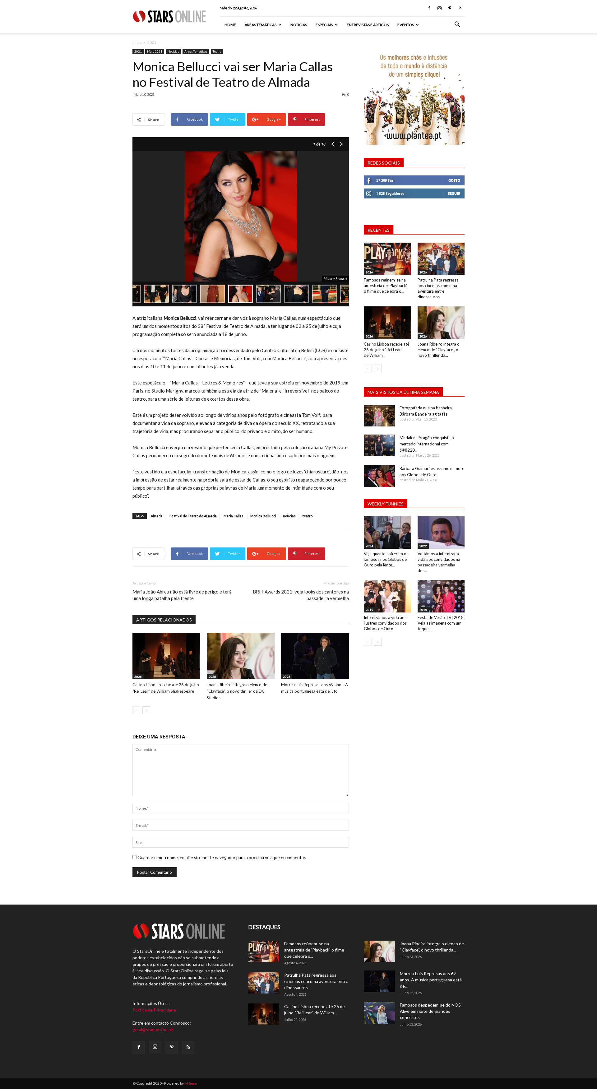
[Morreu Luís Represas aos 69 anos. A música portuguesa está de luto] (315, 656)
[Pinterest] (449, 8)
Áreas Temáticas (260, 24)
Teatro (217, 51)
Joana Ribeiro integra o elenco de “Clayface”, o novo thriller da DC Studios (237, 691)
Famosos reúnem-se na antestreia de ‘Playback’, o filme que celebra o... (386, 285)
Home (230, 24)
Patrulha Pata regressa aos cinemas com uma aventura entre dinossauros (316, 981)
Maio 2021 (154, 51)
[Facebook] (429, 8)
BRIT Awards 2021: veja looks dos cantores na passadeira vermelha (301, 595)
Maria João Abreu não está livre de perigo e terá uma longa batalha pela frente (182, 595)
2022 (423, 546)
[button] (457, 25)
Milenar (190, 1083)
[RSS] (460, 8)
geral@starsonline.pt (152, 1029)
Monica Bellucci (263, 516)
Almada (157, 516)
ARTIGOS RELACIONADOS (164, 619)
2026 (138, 676)
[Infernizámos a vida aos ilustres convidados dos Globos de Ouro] (387, 596)
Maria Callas (233, 516)
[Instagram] (439, 8)
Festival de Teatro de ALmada (193, 516)
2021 (138, 51)
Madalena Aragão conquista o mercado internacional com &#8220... (427, 444)
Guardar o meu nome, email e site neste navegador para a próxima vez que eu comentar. (221, 857)
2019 (369, 610)
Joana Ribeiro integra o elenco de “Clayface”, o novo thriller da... (439, 350)
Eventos (405, 24)
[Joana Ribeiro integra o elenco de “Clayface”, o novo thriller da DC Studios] (241, 656)
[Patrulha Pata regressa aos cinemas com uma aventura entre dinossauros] (441, 259)
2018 (423, 610)
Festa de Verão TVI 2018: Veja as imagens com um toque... (441, 623)
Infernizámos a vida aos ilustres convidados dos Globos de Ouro (385, 623)
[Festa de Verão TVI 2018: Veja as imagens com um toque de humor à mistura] (441, 596)
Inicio (136, 42)
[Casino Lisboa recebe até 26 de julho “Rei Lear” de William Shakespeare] (166, 656)
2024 (369, 546)
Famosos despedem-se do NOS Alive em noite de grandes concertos (430, 1011)
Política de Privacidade (154, 1009)
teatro (307, 516)
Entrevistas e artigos (368, 24)
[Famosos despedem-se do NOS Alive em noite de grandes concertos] (379, 1013)
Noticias (298, 24)
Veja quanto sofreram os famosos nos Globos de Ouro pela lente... (386, 559)
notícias (289, 516)
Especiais (324, 24)
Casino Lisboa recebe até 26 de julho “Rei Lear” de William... (386, 350)
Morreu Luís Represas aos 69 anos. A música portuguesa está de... (431, 980)
